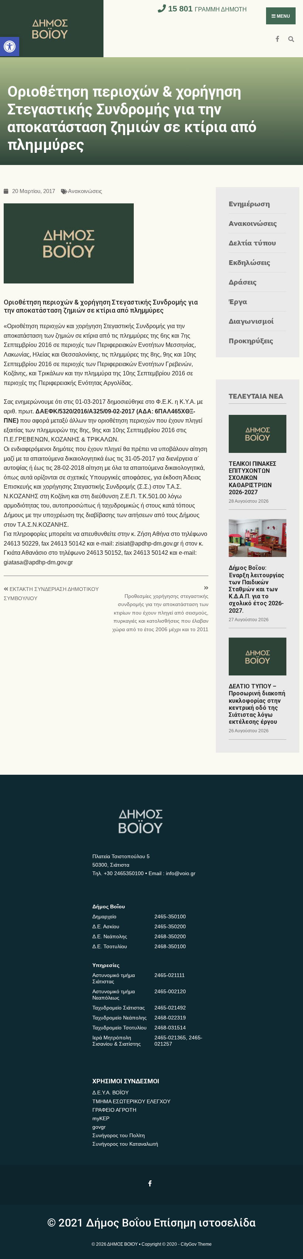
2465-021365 (170, 1037)
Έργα (238, 301)
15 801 (206, 8)
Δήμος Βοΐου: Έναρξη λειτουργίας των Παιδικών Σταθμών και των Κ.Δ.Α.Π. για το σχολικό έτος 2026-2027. (256, 589)
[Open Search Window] (291, 38)
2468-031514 (170, 1027)
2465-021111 (169, 975)
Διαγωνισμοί (251, 321)
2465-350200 (170, 926)
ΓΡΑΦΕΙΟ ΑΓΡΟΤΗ (114, 1110)
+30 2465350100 (124, 873)
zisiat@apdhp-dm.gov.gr (147, 543)
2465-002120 (170, 991)
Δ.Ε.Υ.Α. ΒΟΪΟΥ (110, 1092)
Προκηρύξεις (251, 340)
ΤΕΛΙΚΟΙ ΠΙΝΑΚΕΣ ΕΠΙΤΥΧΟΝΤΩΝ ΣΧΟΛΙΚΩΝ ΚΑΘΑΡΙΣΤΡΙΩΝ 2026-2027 (252, 478)
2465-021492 (170, 1007)
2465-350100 (170, 916)
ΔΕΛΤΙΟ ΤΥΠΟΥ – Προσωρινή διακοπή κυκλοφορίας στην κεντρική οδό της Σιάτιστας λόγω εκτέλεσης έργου (257, 704)
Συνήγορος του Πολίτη (118, 1135)
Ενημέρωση (249, 203)
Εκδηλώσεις (249, 262)
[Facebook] (278, 38)
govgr (99, 1127)
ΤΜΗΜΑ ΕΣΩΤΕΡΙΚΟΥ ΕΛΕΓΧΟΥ (131, 1101)
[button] (9, 46)
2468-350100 (170, 946)
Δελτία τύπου (252, 242)
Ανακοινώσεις (85, 191)
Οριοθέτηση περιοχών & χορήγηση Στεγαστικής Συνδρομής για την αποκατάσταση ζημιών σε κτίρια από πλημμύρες (101, 306)
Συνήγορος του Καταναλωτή (125, 1144)
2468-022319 (170, 1017)
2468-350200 (170, 936)
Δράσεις (243, 281)
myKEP (100, 1118)
